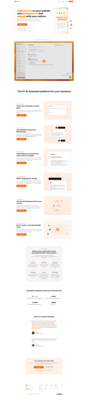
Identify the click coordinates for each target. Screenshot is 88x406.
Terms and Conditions (57, 388)
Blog (50, 388)
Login (66, 1)
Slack (45, 386)
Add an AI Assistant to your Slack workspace (53, 298)
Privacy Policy (56, 387)
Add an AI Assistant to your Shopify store (34, 304)
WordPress (46, 387)
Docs (51, 387)
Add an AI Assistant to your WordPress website (34, 298)
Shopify (46, 388)
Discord (59, 1)
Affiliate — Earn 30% (57, 386)
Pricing (63, 1)
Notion (40, 387)
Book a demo (49, 366)
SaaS (39, 386)
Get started (71, 1)
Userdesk (18, 1)
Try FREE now (21, 24)
